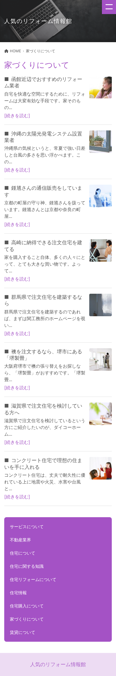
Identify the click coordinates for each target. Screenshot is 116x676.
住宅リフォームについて (33, 579)
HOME (15, 51)
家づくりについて (40, 51)
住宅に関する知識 (27, 566)
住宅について (22, 553)
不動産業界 (20, 539)
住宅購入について (27, 606)
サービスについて (27, 526)
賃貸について (22, 632)
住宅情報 (18, 592)
